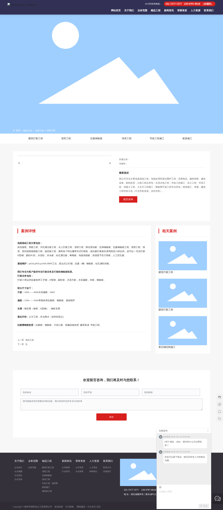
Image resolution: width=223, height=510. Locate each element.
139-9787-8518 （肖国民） (154, 490)
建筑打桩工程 (35, 138)
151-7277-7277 (173, 4)
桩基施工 (187, 138)
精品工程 (27, 130)
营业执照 (58, 507)
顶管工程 (66, 138)
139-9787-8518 (192, 4)
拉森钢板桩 (96, 138)
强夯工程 (39, 130)
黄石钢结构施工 (167, 347)
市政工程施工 (157, 138)
